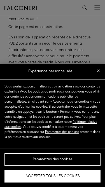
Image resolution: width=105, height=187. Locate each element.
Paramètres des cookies (53, 159)
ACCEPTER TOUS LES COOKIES (52, 176)
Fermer (98, 72)
